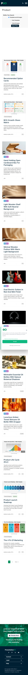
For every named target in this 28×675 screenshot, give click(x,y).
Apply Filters (15, 25)
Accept (15, 341)
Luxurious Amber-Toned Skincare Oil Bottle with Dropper (12, 419)
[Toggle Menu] (26, 3)
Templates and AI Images (16, 17)
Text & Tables (7, 74)
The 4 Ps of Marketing (13, 540)
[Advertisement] (14, 42)
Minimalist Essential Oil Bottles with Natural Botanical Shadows (13, 377)
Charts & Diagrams (8, 116)
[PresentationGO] (4, 3)
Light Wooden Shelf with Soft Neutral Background (12, 206)
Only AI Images (16, 23)
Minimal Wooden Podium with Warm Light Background (12, 249)
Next (17, 561)
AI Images (6, 156)
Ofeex (15, 668)
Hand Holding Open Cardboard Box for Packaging (12, 162)
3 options (13, 74)
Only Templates (16, 20)
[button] (26, 330)
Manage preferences (15, 345)
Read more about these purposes (11, 338)
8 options (15, 496)
